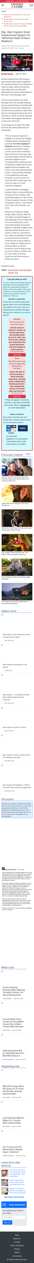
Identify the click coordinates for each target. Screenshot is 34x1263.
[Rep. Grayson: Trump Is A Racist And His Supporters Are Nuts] (17, 743)
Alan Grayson (13, 270)
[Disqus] (17, 888)
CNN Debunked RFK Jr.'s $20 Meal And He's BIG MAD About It (13, 1053)
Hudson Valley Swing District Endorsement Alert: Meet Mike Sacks (17, 1182)
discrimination (25, 270)
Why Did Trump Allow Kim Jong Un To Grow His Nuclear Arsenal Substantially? (13, 1090)
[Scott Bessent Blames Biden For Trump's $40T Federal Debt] (14, 1108)
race (16, 272)
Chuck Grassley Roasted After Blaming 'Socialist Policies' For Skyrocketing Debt (14, 991)
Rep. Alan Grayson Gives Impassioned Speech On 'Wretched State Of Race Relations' (15, 36)
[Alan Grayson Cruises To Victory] (17, 716)
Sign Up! (7, 1222)
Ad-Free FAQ (25, 405)
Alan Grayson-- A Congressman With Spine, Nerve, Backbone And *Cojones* (16, 697)
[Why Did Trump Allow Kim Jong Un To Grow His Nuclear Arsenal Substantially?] (14, 1076)
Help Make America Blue (14, 1197)
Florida (11, 272)
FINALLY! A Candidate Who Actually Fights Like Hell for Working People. (18, 1191)
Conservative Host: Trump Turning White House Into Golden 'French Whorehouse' (13, 1022)
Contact (17, 1242)
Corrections (17, 1256)
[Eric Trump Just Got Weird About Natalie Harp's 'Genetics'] (14, 1137)
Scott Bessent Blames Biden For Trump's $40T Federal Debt (13, 1120)
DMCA (17, 1252)
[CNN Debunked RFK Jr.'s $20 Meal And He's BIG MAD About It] (14, 1041)
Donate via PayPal (23, 428)
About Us (17, 1238)
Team (17, 1235)
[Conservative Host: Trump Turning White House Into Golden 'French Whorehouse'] (14, 1009)
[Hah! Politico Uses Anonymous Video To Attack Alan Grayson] (17, 623)
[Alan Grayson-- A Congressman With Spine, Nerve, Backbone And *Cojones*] (17, 683)
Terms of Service (7, 814)
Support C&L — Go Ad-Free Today (17, 1)
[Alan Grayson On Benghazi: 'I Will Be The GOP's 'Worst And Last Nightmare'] (17, 773)
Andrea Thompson (8, 1059)
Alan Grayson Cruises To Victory (14, 727)
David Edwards (7, 998)
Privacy (17, 1249)
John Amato (6, 1030)
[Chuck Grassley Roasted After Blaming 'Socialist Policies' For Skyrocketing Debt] (14, 978)
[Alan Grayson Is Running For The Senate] (17, 653)
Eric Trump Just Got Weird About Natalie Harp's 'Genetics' (12, 1149)
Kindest (11, 433)
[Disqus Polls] (17, 842)
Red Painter (8, 74)
